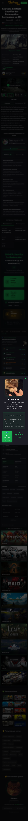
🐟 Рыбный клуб (7, 436)
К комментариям (19, 435)
